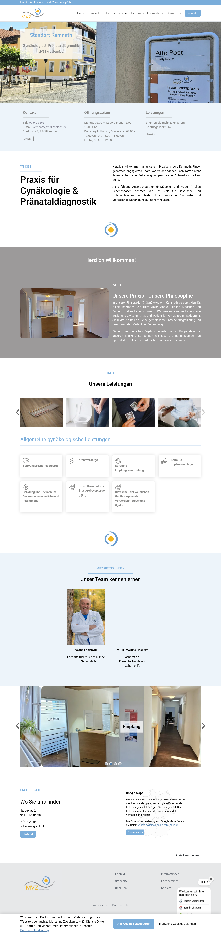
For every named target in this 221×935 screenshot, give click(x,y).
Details (151, 134)
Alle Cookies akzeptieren (133, 923)
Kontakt (193, 13)
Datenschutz (120, 905)
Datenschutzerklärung (34, 930)
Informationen (170, 874)
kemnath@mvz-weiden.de (50, 127)
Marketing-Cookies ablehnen (177, 923)
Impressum (99, 905)
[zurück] (18, 412)
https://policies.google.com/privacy (157, 825)
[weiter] (203, 412)
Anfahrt (28, 138)
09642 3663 (36, 122)
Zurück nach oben (188, 855)
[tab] (106, 763)
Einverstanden (135, 832)
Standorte (121, 881)
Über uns (121, 888)
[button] (81, 13)
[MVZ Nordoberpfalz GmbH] (32, 13)
